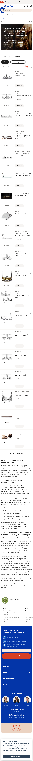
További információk (20, 750)
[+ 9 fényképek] (7, 316)
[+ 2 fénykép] (7, 116)
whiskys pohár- (5, 467)
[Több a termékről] (7, 416)
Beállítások (6, 752)
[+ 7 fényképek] (7, 76)
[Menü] (1, 5)
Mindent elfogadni (16, 756)
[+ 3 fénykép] (7, 156)
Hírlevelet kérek (16, 656)
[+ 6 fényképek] (7, 256)
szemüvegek (8, 498)
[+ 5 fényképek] (7, 216)
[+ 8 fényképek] (7, 136)
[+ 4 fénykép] (7, 196)
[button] (16, 62)
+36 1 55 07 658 (16, 709)
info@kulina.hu (16, 715)
